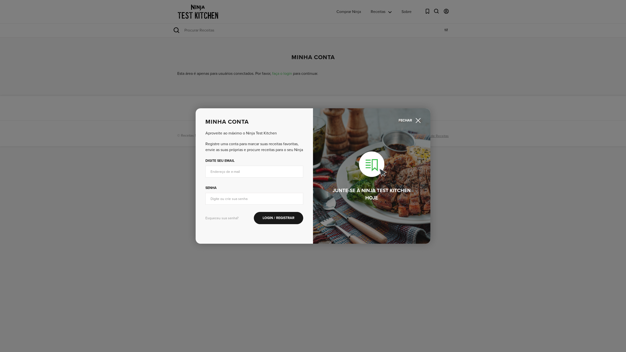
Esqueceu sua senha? (221, 218)
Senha (211, 187)
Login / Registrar (278, 217)
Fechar (405, 120)
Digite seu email (220, 160)
